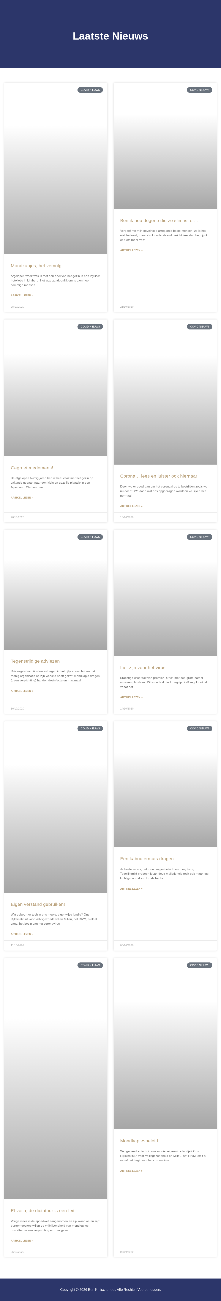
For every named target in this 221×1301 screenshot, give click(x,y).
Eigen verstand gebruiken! (38, 904)
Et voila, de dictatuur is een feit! (43, 1210)
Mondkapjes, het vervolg (36, 265)
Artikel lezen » (22, 295)
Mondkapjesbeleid (139, 1140)
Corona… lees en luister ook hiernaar (158, 475)
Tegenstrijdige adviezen (35, 660)
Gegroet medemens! (32, 467)
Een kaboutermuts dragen (147, 858)
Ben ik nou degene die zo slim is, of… (159, 220)
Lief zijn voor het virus (143, 667)
